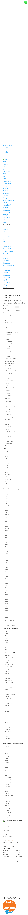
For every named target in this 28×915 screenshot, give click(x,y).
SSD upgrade (6, 193)
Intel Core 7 (8, 696)
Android (7, 799)
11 (6, 498)
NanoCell (8, 779)
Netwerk (5, 173)
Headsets (9, 339)
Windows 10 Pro (9, 620)
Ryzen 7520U (9, 708)
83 (6, 608)
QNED (7, 793)
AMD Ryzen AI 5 (9, 680)
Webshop (5, 161)
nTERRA (8, 474)
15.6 (7, 503)
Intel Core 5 (8, 692)
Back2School (8, 322)
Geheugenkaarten (11, 409)
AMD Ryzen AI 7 (9, 682)
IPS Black (8, 731)
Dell (7, 458)
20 (6, 569)
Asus (7, 456)
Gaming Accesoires (11, 370)
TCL (7, 483)
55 (6, 542)
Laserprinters (9, 417)
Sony (7, 481)
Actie (7, 320)
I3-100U (7, 685)
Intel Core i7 (9, 698)
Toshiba (7, 486)
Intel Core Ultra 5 (10, 701)
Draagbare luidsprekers (12, 332)
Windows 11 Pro (10, 625)
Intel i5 (7, 671)
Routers (8, 401)
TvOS (7, 805)
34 (6, 533)
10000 (7, 762)
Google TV (8, 801)
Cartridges (5, 178)
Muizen (8, 385)
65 (6, 544)
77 (6, 606)
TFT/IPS (7, 741)
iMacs (8, 356)
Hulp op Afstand (6, 217)
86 (6, 613)
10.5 (6, 496)
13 (6, 560)
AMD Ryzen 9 (9, 678)
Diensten (5, 185)
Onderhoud (5, 202)
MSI (6, 472)
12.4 (6, 555)
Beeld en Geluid (6, 171)
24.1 (6, 519)
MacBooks (9, 395)
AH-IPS (7, 727)
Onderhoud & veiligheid (8, 200)
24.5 (6, 521)
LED (6, 715)
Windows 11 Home (10, 623)
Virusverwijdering (7, 204)
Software (5, 180)
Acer (7, 451)
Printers (4, 176)
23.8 (7, 514)
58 (6, 601)
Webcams (9, 348)
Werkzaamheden (7, 183)
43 (6, 535)
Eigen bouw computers (12, 354)
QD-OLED (8, 738)
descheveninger (9, 363)
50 (6, 540)
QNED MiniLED (9, 795)
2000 (7, 751)
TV (3, 169)
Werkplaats (5, 190)
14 (6, 501)
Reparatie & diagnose (8, 186)
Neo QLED (8, 782)
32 (6, 530)
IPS (7, 711)
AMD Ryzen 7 (9, 660)
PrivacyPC (5, 222)
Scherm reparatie (7, 192)
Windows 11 (9, 441)
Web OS (7, 810)
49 (6, 537)
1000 (7, 746)
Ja (6, 770)
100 (6, 551)
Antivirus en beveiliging (12, 429)
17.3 (7, 505)
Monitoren (9, 343)
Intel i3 (7, 669)
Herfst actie (8, 376)
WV (7, 725)
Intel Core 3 (8, 689)
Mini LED (8, 777)
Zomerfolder (8, 445)
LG (6, 467)
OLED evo (8, 786)
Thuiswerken (8, 436)
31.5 (7, 528)
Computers (5, 164)
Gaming (4, 166)
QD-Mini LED (9, 789)
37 (6, 583)
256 (7, 756)
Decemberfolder (9, 361)
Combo (8, 383)
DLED (7, 773)
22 (6, 571)
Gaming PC (9, 373)
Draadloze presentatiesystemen (14, 330)
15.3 (6, 565)
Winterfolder (8, 443)
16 (6, 567)
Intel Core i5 (9, 666)
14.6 (6, 562)
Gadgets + (8, 365)
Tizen (7, 803)
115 (6, 553)
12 (6, 642)
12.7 (6, 558)
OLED (7, 736)
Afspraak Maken (6, 198)
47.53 (7, 597)
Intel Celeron (8, 662)
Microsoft (8, 470)
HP (7, 463)
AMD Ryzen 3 (9, 655)
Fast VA (7, 729)
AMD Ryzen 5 (9, 657)
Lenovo (8, 465)
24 (6, 517)
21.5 (6, 508)
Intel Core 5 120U (10, 694)
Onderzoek (5, 188)
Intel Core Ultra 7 (9, 703)
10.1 (6, 492)
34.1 (6, 578)
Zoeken (17, 307)
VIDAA (7, 808)
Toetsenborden (10, 387)
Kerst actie (8, 378)
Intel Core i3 (9, 664)
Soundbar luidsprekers (12, 337)
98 (6, 617)
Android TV (8, 812)
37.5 (6, 585)
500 (6, 758)
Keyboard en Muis (7, 181)
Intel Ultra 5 (8, 705)
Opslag (4, 175)
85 (6, 610)
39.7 (6, 587)
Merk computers (11, 358)
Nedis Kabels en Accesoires (12, 318)
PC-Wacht (5, 216)
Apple (4, 197)
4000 (7, 765)
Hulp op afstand (6, 212)
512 (7, 760)
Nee (7, 826)
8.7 (6, 546)
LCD (6, 713)
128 (6, 749)
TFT (6, 718)
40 (6, 590)
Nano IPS (8, 734)
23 (6, 510)
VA (6, 722)
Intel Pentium (9, 676)
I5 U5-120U (8, 687)
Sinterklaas (8, 424)
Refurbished (5, 168)
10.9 (6, 549)
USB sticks (9, 411)
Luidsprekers (10, 341)
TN (6, 720)
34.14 (7, 581)
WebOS (7, 817)
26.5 (6, 574)
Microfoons (9, 334)
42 (6, 594)
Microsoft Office (10, 431)
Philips (7, 477)
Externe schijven (11, 406)
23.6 (6, 512)
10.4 (6, 494)
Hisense (7, 461)
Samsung (8, 479)
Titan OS (8, 815)
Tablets (7, 434)
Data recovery (6, 209)
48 (6, 599)
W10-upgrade (6, 214)
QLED (7, 791)
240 (6, 753)
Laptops (5, 163)
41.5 (6, 592)
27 (7, 524)
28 (6, 526)
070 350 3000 (6, 145)
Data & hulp (5, 207)
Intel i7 (7, 673)
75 (6, 603)
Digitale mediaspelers (11, 327)
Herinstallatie (6, 195)
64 (6, 638)
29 (6, 576)
